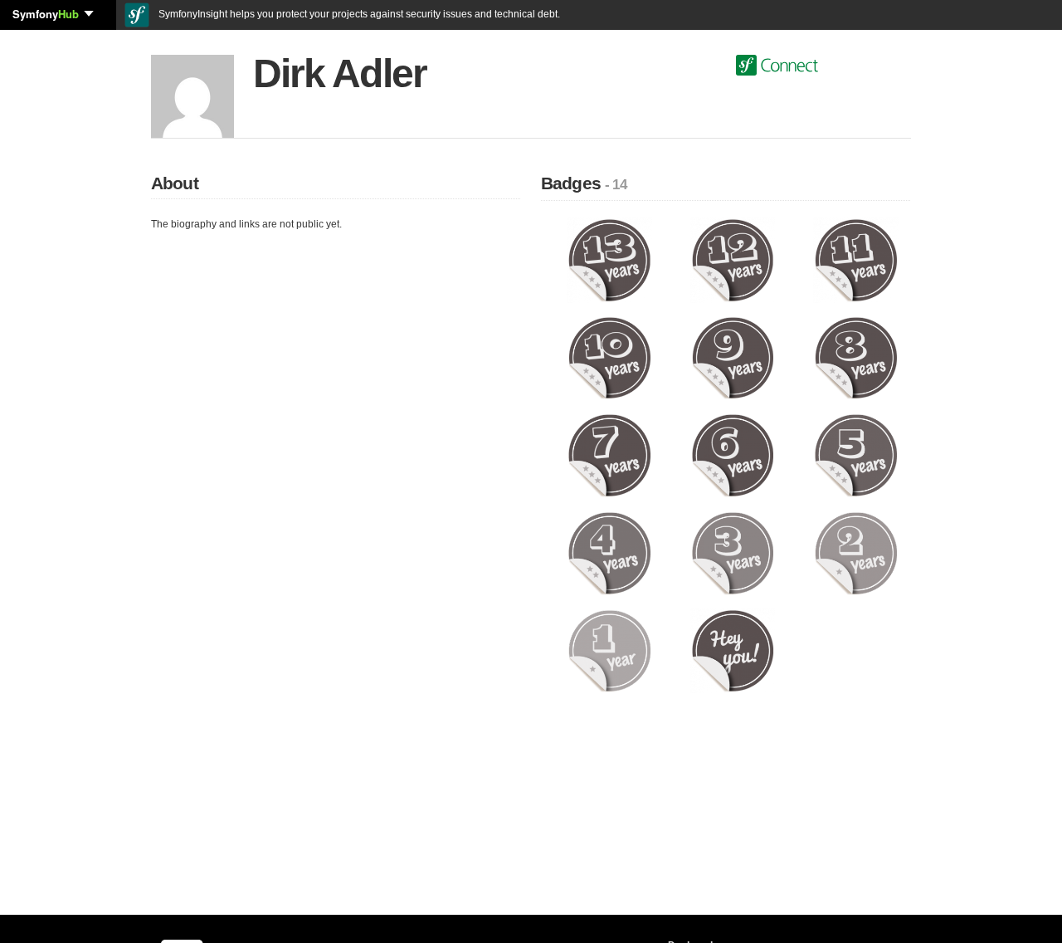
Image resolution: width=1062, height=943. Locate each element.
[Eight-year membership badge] (856, 357)
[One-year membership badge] (609, 650)
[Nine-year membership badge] (733, 357)
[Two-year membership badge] (856, 553)
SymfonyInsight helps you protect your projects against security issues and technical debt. (358, 14)
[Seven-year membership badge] (609, 455)
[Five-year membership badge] (856, 455)
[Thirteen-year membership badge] (609, 260)
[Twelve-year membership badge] (733, 260)
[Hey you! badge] (733, 650)
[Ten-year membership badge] (609, 357)
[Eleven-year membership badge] (856, 260)
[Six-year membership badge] (733, 455)
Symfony (45, 14)
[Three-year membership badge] (733, 553)
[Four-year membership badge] (609, 553)
